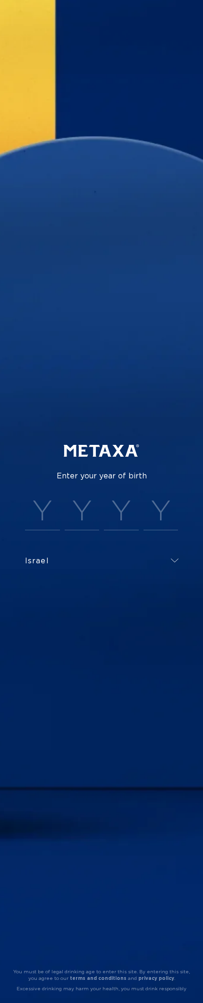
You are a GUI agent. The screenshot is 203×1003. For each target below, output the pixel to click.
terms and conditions (98, 978)
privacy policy (156, 978)
